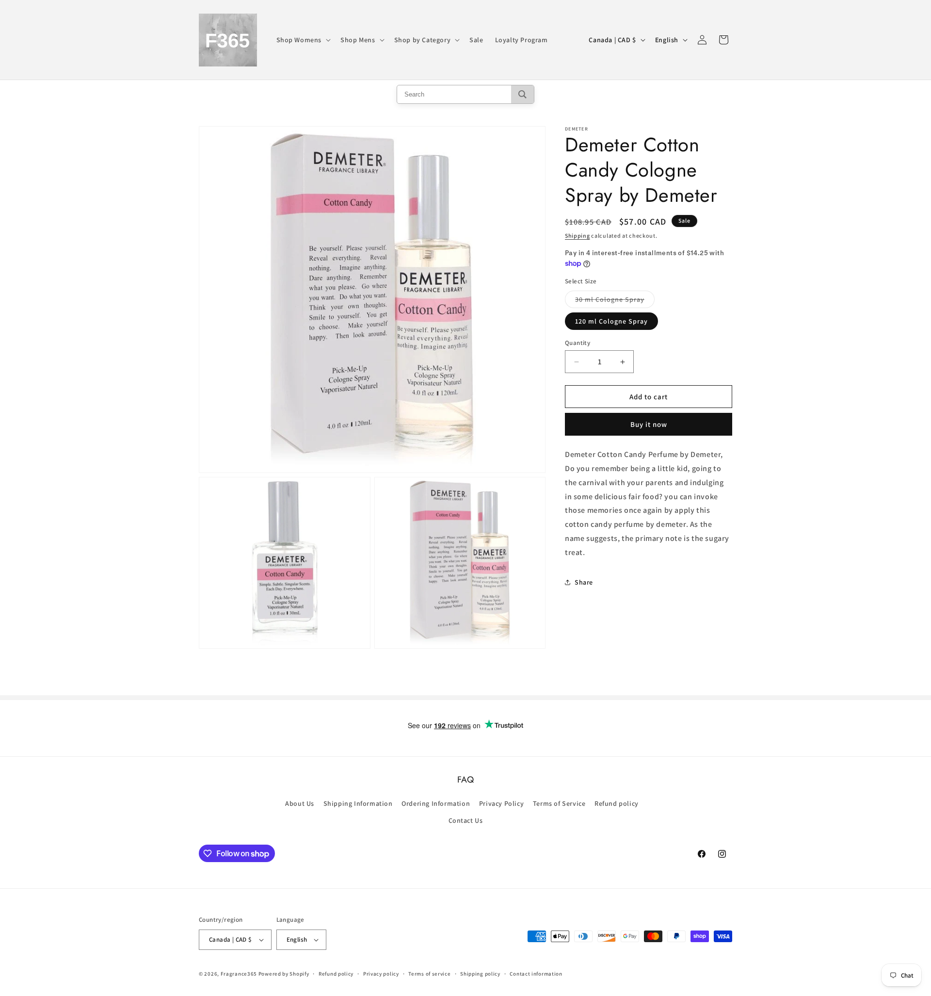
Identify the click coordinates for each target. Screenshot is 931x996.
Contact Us (466, 820)
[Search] (522, 94)
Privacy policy (381, 973)
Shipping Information (358, 803)
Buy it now (648, 424)
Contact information (536, 973)
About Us (299, 803)
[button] (303, 40)
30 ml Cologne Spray (615, 301)
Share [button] (584, 582)
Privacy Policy (501, 803)
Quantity (577, 343)
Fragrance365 (239, 973)
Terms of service (429, 973)
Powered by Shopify (283, 973)
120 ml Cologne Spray (611, 321)
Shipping (577, 235)
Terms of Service (559, 803)
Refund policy (616, 803)
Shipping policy (480, 973)
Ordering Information (435, 803)
